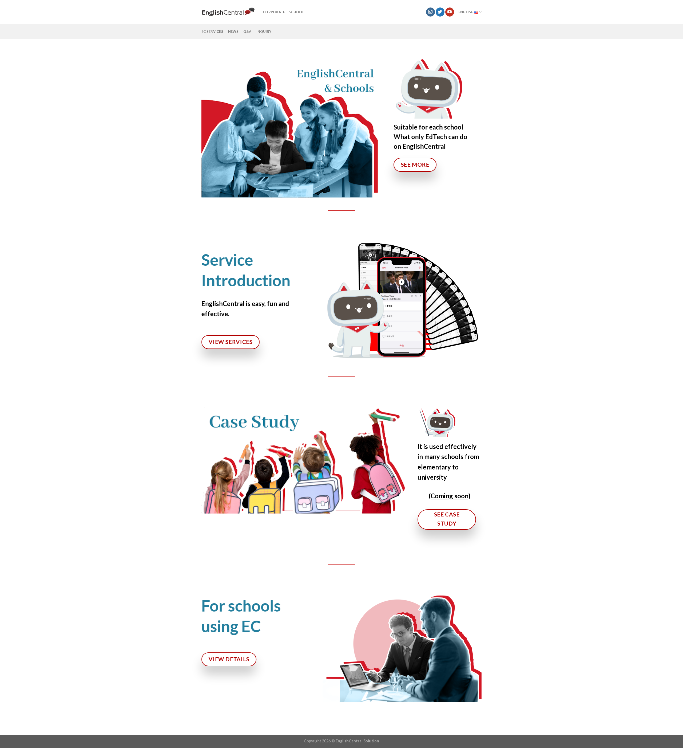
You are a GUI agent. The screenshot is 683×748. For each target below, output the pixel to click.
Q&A (247, 31)
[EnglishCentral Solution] (228, 12)
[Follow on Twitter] (440, 12)
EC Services (212, 31)
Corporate (274, 12)
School (296, 12)
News (233, 31)
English (466, 12)
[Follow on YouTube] (449, 12)
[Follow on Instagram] (430, 12)
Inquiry (264, 31)
